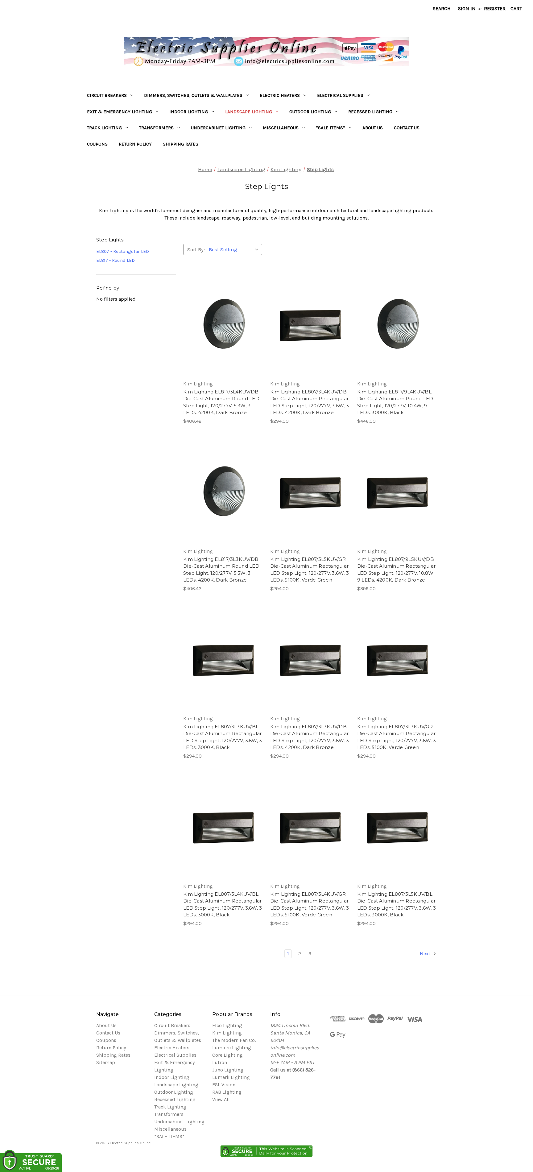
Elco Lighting (227, 1025)
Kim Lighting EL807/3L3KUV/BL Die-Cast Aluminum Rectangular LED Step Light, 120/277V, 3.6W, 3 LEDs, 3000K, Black (222, 737)
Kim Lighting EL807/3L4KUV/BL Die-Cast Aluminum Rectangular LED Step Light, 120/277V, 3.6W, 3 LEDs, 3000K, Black (222, 904)
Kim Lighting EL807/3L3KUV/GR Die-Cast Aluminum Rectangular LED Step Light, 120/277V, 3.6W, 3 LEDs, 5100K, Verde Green (396, 737)
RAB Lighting (227, 1092)
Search (442, 8)
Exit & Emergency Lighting (119, 111)
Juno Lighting (227, 1070)
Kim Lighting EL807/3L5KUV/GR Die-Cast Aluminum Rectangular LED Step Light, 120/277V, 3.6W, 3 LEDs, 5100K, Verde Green (309, 569)
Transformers (156, 127)
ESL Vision (223, 1085)
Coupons (97, 144)
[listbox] (235, 249)
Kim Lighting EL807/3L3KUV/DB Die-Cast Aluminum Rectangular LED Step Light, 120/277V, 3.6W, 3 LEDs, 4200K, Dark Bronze (309, 737)
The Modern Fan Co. (234, 1040)
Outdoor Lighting (310, 111)
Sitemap (105, 1062)
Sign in (467, 8)
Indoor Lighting (188, 111)
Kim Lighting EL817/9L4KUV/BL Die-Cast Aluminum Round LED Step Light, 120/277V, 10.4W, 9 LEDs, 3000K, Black (395, 402)
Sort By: (196, 249)
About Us (372, 127)
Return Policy (135, 144)
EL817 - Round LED (115, 260)
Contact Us (406, 127)
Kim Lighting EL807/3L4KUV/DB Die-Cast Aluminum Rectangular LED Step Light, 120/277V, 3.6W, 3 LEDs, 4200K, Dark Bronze (309, 402)
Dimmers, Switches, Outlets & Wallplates (193, 95)
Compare (221, 324)
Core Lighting (227, 1055)
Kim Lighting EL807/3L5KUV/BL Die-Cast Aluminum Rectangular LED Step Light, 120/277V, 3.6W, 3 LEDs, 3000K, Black (396, 904)
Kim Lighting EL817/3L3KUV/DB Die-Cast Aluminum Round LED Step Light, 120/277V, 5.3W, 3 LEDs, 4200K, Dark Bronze (221, 569)
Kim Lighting (227, 1033)
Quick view (222, 312)
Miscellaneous (281, 127)
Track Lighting (104, 127)
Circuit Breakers (107, 95)
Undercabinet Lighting (218, 127)
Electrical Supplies (340, 95)
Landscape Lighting (248, 111)
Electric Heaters (280, 95)
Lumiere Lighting (231, 1048)
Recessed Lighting (370, 111)
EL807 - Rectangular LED (122, 251)
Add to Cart (223, 337)
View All (221, 1099)
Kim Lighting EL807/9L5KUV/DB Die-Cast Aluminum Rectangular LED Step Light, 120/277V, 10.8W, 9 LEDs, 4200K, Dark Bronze (396, 569)
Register (495, 8)
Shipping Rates (180, 144)
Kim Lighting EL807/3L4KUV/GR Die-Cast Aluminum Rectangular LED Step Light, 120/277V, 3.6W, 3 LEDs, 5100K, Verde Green (309, 904)
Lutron (219, 1062)
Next (426, 953)
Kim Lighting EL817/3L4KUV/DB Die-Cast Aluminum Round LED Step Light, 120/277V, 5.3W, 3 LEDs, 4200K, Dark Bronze (221, 402)
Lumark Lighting (231, 1077)
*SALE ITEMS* (330, 127)
